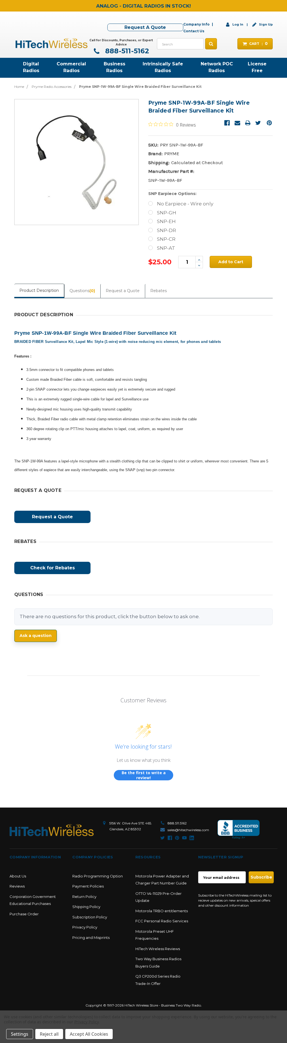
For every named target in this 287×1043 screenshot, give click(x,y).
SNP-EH (166, 221)
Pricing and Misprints (91, 937)
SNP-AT (166, 248)
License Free (257, 67)
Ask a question (36, 635)
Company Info (196, 24)
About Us (18, 876)
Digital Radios (31, 67)
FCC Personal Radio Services (161, 921)
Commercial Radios (71, 67)
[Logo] (52, 830)
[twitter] (162, 838)
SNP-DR (166, 230)
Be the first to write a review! (144, 775)
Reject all (49, 1034)
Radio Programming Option (97, 876)
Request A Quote (145, 27)
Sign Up (265, 24)
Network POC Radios (217, 67)
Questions (82, 290)
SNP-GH (166, 213)
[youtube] (184, 838)
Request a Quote (123, 290)
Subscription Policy (89, 917)
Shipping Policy (86, 906)
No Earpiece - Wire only (185, 204)
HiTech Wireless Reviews (157, 948)
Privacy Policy (84, 927)
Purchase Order (24, 914)
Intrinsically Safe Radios (163, 67)
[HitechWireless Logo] (51, 42)
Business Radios (114, 67)
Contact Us (193, 31)
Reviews (17, 886)
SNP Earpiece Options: (172, 193)
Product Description (39, 290)
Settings (19, 1034)
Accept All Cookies (89, 1034)
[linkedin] (191, 838)
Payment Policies (88, 886)
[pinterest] (177, 838)
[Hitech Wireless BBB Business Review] (238, 829)
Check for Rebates (52, 567)
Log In (238, 24)
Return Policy (84, 896)
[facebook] (170, 838)
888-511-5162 (126, 51)
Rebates (158, 290)
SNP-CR (166, 239)
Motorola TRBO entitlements (161, 911)
